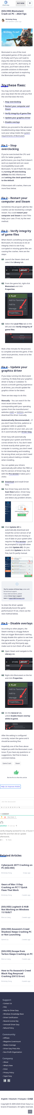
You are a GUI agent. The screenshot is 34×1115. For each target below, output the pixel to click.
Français (22, 1099)
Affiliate (6, 1038)
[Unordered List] (13, 807)
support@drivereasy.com (16, 598)
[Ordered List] (10, 807)
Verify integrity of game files (18, 113)
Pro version (14, 474)
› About (5, 1062)
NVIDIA (20, 412)
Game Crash (7, 763)
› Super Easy (7, 1076)
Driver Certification (10, 1017)
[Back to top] (30, 1112)
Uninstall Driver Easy (11, 1024)
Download (9, 482)
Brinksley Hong (11, 19)
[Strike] (8, 807)
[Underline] (6, 807)
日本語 (30, 1099)
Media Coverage (9, 1045)
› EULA (5, 1069)
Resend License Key (10, 1021)
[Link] (19, 807)
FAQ (5, 1007)
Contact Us (7, 1003)
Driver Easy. (26, 432)
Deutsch (13, 1099)
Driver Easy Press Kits (11, 1048)
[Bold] (2, 807)
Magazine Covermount (12, 1041)
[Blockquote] (15, 807)
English (4, 1099)
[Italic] (4, 807)
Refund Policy (8, 1028)
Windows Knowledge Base (13, 1014)
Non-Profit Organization (12, 1052)
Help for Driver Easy (11, 1010)
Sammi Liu (4, 940)
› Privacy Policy (8, 1072)
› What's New (8, 1065)
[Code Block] (17, 807)
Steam (18, 763)
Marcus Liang (6, 917)
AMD (12, 412)
